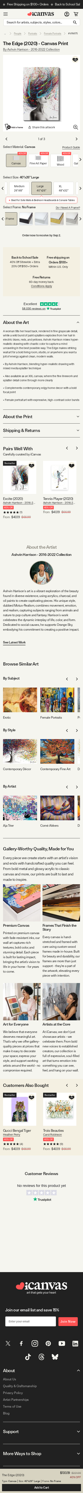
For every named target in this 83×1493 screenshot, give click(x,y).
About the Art (16, 322)
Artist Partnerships (16, 1400)
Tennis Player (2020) (58, 499)
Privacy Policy (13, 1393)
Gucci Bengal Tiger (17, 1130)
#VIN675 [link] (73, 33)
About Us (9, 1379)
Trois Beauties (53, 1130)
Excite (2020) (13, 499)
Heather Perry (11, 1134)
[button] (16, 160)
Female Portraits (52, 33)
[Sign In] (67, 14)
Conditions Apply (41, 286)
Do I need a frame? (68, 207)
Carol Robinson (52, 1134)
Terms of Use (12, 1406)
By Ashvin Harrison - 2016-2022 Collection (31, 49)
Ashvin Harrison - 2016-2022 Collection (19, 502)
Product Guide (71, 147)
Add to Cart (41, 1487)
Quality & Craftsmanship (20, 1386)
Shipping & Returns (21, 430)
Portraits (32, 33)
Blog (6, 1413)
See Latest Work (14, 642)
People (17, 33)
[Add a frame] (14, 126)
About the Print (17, 416)
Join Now (68, 1321)
